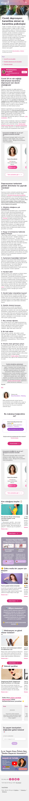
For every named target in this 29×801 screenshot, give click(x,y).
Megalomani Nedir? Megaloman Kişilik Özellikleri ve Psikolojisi (10, 682)
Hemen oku (4, 529)
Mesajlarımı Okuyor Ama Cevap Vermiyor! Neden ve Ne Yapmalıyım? (10, 518)
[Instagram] (13, 779)
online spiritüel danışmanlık (11, 698)
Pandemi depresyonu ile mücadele (13, 61)
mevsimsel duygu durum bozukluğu (16, 195)
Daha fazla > (12, 533)
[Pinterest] (18, 779)
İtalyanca (4, 791)
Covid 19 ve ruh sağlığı (9, 59)
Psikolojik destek (8, 64)
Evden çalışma (14, 356)
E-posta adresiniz (8, 736)
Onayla (14, 743)
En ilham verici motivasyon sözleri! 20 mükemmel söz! (11, 648)
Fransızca (23, 790)
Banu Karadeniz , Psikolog (18, 50)
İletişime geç (12, 167)
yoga (2, 287)
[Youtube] (15, 779)
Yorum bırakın (13, 443)
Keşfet (24, 72)
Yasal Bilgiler (5, 787)
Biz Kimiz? (18, 782)
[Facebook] (10, 779)
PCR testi (5, 218)
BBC (2, 387)
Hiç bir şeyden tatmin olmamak (10, 586)
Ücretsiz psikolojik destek (14, 380)
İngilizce (16, 790)
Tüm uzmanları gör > (13, 174)
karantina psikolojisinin (21, 125)
